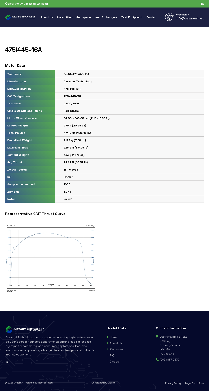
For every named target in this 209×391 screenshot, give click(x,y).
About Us (116, 343)
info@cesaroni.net (190, 18)
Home (113, 337)
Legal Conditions (194, 383)
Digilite (111, 382)
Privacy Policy (173, 383)
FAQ (112, 355)
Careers (114, 361)
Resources (116, 349)
